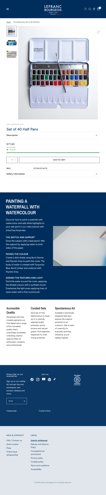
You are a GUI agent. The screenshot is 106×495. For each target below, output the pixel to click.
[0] (98, 9)
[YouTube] (45, 379)
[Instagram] (39, 379)
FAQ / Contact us (14, 440)
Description (12, 135)
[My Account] (85, 9)
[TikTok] (56, 380)
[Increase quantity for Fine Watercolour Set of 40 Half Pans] (16, 160)
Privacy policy (37, 458)
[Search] (90, 9)
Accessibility (36, 469)
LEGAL (34, 435)
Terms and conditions (40, 465)
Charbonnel (11, 411)
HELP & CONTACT (15, 435)
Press (8, 448)
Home (8, 22)
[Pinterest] (51, 379)
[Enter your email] (24, 401)
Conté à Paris (44, 411)
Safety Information (15, 174)
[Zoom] (99, 31)
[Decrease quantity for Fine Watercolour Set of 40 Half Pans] (8, 160)
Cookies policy (37, 462)
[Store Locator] (94, 9)
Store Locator (12, 444)
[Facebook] (33, 379)
